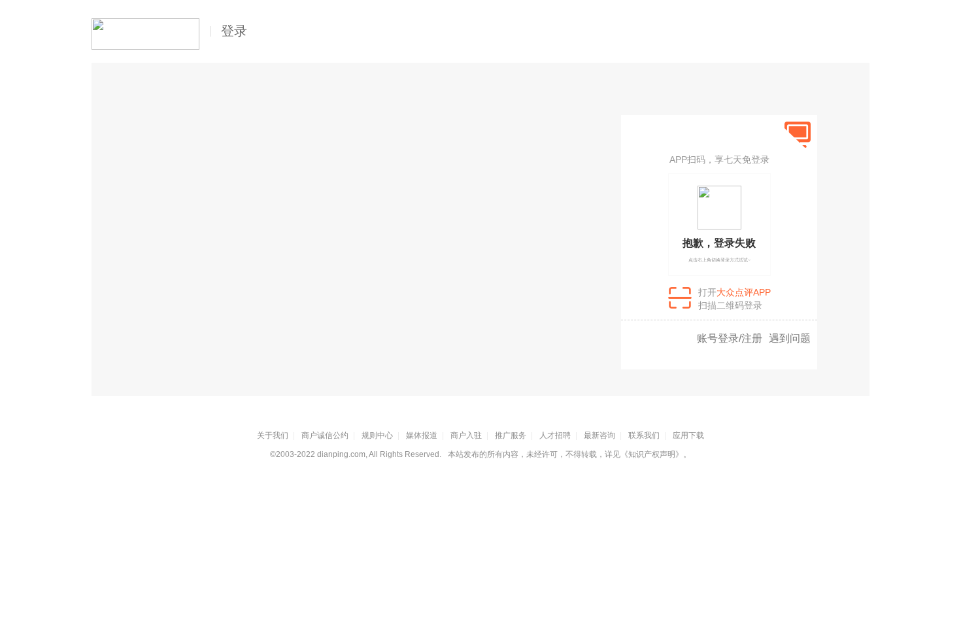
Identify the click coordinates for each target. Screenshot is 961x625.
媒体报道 (421, 435)
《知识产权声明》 (651, 454)
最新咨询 (599, 435)
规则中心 (377, 435)
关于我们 (272, 435)
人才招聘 (555, 435)
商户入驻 (466, 435)
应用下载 (688, 435)
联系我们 (644, 435)
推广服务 (510, 435)
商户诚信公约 (324, 435)
